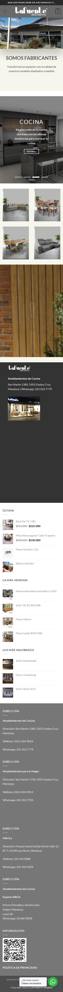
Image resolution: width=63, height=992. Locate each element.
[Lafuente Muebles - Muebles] (31, 11)
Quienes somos (16, 979)
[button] (5, 11)
